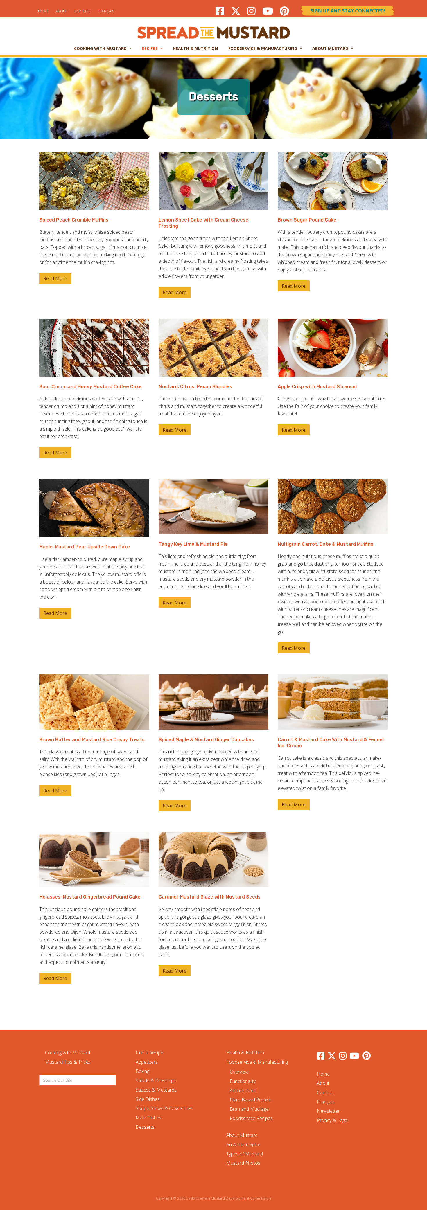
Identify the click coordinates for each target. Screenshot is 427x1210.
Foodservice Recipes (251, 1118)
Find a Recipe (149, 1052)
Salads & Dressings (156, 1080)
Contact (82, 11)
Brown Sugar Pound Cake (307, 220)
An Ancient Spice (243, 1144)
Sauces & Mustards (156, 1090)
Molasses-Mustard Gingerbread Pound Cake (90, 897)
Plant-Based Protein (250, 1099)
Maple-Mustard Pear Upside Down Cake (84, 547)
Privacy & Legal (332, 1120)
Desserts (145, 1127)
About (61, 11)
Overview (239, 1072)
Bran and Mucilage (249, 1109)
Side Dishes (148, 1099)
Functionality (243, 1081)
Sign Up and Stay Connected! (348, 11)
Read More (55, 279)
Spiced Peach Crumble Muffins (73, 220)
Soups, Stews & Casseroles (164, 1108)
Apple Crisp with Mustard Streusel (317, 386)
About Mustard (242, 1135)
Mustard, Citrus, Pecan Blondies (195, 386)
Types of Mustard (244, 1153)
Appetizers (147, 1062)
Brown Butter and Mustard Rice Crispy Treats (92, 739)
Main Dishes (149, 1117)
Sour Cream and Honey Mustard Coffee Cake (90, 386)
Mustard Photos (243, 1163)
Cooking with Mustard (67, 1052)
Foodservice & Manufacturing (257, 1062)
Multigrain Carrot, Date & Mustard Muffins (325, 544)
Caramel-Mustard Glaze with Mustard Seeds (210, 897)
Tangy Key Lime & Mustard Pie (193, 544)
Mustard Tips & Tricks (67, 1062)
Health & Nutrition (245, 1052)
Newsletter (328, 1111)
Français (106, 11)
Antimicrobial (243, 1090)
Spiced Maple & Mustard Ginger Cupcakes (206, 739)
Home (43, 11)
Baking (142, 1071)
